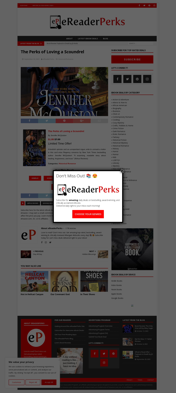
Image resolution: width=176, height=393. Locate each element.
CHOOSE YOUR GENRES (88, 214)
